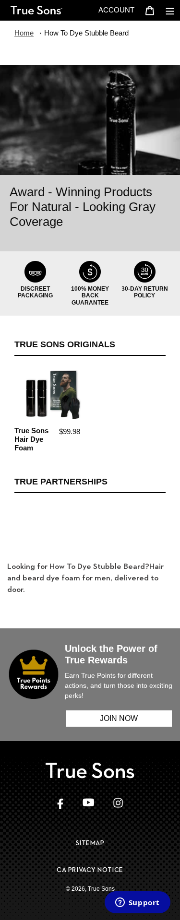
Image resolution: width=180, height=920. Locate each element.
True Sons (101, 888)
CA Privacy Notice (90, 869)
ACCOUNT (119, 9)
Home (24, 33)
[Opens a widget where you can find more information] (137, 903)
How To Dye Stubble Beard (86, 33)
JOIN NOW (119, 718)
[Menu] (170, 10)
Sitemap (90, 842)
